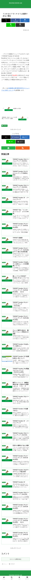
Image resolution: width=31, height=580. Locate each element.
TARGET (5, 125)
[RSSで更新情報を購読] (23, 148)
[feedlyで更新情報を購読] (8, 148)
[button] (20, 25)
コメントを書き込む (15, 559)
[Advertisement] (15, 41)
